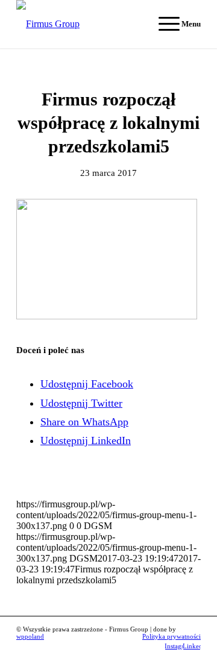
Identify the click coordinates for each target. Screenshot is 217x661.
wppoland (30, 636)
